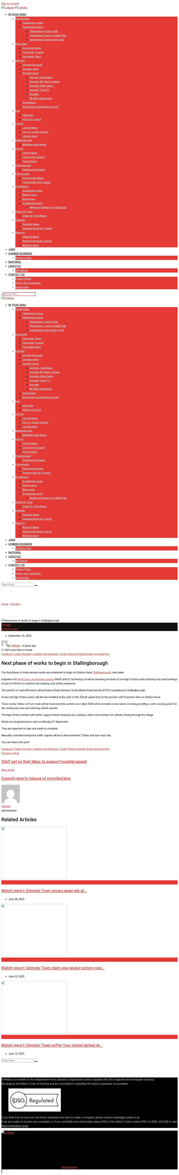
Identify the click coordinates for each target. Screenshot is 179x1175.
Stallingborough (102, 672)
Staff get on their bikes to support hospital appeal (44, 761)
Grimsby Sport (30, 73)
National (14, 262)
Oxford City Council (33, 157)
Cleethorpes (22, 18)
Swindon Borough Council (37, 228)
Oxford (19, 148)
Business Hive (23, 257)
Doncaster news (31, 48)
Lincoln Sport (30, 136)
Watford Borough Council (37, 241)
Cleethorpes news (32, 22)
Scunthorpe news (32, 190)
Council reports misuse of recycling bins (36, 778)
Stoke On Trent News (34, 215)
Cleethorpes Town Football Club (47, 35)
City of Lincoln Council (35, 132)
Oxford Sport (29, 161)
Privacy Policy (23, 278)
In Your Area (17, 14)
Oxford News (29, 153)
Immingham (29, 102)
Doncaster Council (33, 52)
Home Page (22, 287)
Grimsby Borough (32, 64)
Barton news (29, 194)
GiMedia (5, 806)
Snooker (34, 94)
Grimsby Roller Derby (41, 85)
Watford (20, 232)
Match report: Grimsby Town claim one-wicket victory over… (52, 968)
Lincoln (19, 123)
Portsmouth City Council (36, 182)
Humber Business (20, 253)
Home (4, 604)
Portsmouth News (32, 178)
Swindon (20, 220)
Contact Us (16, 274)
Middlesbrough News (34, 144)
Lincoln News (30, 127)
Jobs (11, 249)
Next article (7, 770)
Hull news (27, 115)
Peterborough (23, 165)
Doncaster (21, 43)
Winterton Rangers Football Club (47, 207)
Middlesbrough (23, 140)
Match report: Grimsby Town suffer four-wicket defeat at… (51, 1045)
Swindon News (30, 224)
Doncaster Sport (31, 56)
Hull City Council (31, 119)
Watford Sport (30, 245)
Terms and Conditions (28, 283)
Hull (17, 111)
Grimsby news (30, 69)
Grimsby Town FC (39, 90)
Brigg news (28, 199)
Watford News (30, 236)
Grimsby (20, 60)
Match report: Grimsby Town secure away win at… (44, 891)
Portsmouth (22, 173)
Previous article (10, 753)
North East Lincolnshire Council (40, 106)
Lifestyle (14, 266)
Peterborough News (33, 169)
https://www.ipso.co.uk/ (14, 1125)
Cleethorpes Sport (32, 27)
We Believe (21, 270)
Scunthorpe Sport (32, 203)
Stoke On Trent (24, 211)
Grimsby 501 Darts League (44, 81)
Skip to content (10, 3)
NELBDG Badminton (40, 98)
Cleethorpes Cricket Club (43, 31)
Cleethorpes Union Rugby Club (46, 39)
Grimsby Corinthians (41, 77)
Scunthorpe (22, 186)
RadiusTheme (69, 1167)
